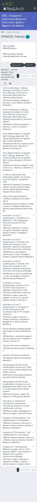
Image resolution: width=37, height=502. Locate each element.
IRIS (2, 32)
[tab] (5, 83)
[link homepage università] (14, 8)
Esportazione (17, 65)
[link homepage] (7, 3)
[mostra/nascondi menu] (35, 8)
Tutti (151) (29, 65)
